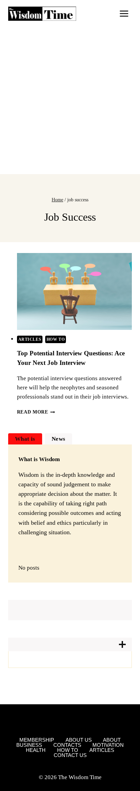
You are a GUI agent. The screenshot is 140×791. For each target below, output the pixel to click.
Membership (36, 739)
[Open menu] (124, 13)
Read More (36, 412)
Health (36, 750)
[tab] (25, 438)
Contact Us (70, 755)
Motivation (108, 744)
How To (56, 339)
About (112, 739)
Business (29, 744)
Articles (29, 339)
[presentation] (74, 291)
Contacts (67, 744)
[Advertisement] (70, 101)
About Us (79, 739)
